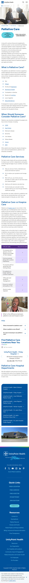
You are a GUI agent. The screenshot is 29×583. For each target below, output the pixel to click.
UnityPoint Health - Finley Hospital (12, 392)
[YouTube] (12, 468)
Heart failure (8, 128)
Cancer (7, 142)
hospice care (11, 208)
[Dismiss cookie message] (26, 577)
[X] (9, 468)
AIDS (6, 145)
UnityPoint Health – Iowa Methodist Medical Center (12, 397)
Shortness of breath (10, 89)
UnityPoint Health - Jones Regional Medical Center (12, 402)
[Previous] (1, 356)
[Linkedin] (20, 468)
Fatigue (7, 84)
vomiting (13, 95)
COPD (6, 125)
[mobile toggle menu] (23, 2)
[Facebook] (5, 468)
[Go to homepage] (7, 2)
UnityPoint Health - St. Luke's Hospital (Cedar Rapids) (13, 421)
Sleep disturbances (9, 100)
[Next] (27, 356)
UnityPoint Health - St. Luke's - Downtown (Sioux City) (11, 416)
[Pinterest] (23, 468)
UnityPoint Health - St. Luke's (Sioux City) (12, 411)
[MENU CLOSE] (27, 2)
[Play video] (14, 304)
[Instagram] (16, 468)
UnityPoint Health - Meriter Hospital (12, 406)
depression (14, 86)
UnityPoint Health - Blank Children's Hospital (12, 388)
